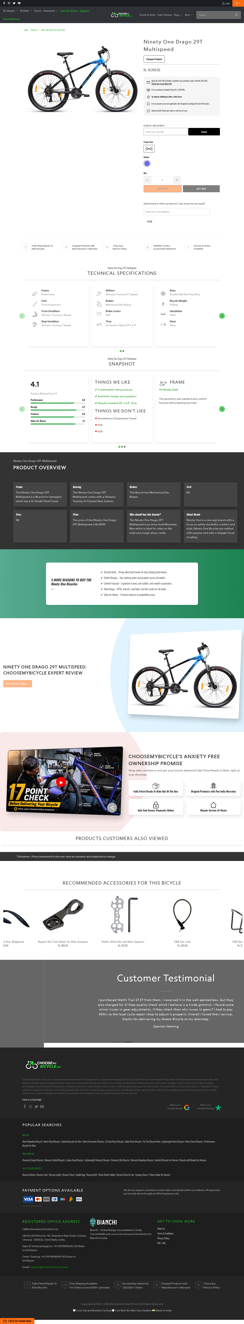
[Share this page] (112, 808)
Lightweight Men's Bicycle (173, 1141)
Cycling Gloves (141, 1174)
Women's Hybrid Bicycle (54, 1160)
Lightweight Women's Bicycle (97, 1160)
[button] (10, 11)
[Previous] (9, 921)
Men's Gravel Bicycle (194, 1141)
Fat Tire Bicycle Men (151, 1141)
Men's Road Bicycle (52, 1141)
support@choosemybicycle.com (49, 1267)
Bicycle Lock (42, 1174)
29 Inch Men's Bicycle (114, 1141)
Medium (149, 148)
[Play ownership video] (61, 782)
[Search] (236, 15)
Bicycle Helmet (28, 1174)
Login (227, 3)
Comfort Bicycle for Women (166, 1160)
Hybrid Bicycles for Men (71, 1141)
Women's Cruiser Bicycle (32, 1160)
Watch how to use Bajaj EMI (162, 84)
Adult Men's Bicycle (133, 1141)
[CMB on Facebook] (3, 3)
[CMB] (121, 14)
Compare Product (154, 59)
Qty (145, 173)
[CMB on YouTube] (19, 3)
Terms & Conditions (165, 1233)
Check (204, 132)
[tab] (121, 351)
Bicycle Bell (92, 1174)
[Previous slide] (22, 316)
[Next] (237, 921)
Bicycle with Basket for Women (193, 1160)
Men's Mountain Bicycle (32, 1141)
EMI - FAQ (161, 1243)
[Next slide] (222, 316)
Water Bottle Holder (106, 1174)
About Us (161, 1228)
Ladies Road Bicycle (74, 1160)
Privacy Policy (163, 1238)
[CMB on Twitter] (14, 3)
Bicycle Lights (55, 1174)
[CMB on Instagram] (8, 3)
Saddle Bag (80, 1174)
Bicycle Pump (68, 1174)
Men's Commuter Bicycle (93, 1141)
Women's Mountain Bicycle (142, 1160)
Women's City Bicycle (120, 1160)
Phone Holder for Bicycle (159, 1174)
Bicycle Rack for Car (125, 1174)
